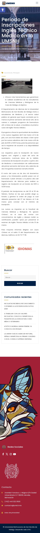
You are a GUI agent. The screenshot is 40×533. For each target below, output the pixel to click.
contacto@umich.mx (13, 505)
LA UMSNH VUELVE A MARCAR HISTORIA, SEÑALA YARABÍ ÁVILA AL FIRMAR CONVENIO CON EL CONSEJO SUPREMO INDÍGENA (19, 336)
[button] (2, 9)
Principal (16, 73)
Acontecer (8, 73)
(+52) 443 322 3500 (12, 501)
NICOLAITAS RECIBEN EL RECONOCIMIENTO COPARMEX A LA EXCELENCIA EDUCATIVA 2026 (19, 306)
